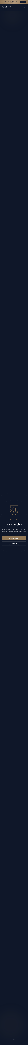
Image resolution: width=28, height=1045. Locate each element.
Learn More (14, 543)
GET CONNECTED (13, 538)
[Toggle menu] (24, 7)
